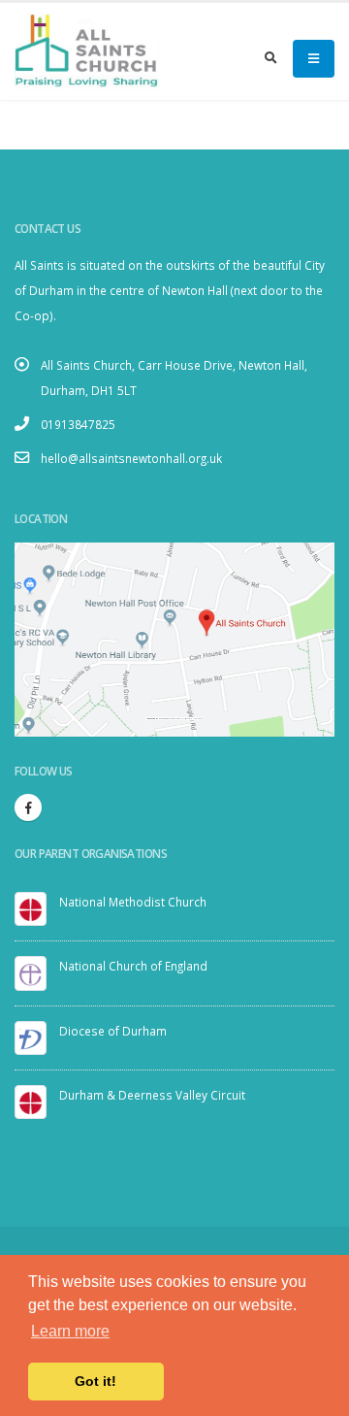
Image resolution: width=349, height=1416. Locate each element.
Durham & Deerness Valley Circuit (152, 1095)
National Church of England (133, 965)
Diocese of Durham (113, 1030)
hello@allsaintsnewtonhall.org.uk (131, 458)
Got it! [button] (95, 1381)
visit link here (194, 718)
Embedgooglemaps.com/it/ (171, 718)
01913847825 (78, 424)
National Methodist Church (132, 901)
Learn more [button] (70, 1331)
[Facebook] (28, 807)
